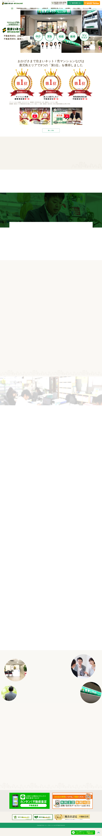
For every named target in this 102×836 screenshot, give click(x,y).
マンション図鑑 (87, 8)
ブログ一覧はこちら (51, 784)
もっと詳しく (51, 462)
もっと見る (51, 646)
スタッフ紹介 (76, 8)
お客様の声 (45, 8)
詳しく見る (51, 130)
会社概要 (38, 739)
